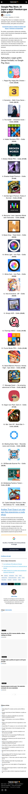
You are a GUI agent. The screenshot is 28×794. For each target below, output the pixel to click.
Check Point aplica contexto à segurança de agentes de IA (14, 771)
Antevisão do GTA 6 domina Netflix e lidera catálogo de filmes (13, 634)
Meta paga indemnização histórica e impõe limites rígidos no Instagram (14, 768)
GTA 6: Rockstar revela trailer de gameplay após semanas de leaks (12, 761)
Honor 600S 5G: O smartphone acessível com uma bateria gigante (13, 747)
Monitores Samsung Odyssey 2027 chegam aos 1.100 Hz (13, 751)
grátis (19, 577)
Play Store (4, 579)
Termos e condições (19, 783)
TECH (19, 579)
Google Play (4, 577)
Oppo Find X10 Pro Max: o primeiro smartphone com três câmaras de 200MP (13, 732)
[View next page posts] (15, 694)
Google (4, 657)
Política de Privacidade (16, 785)
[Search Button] (26, 2)
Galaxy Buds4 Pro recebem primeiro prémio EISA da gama (13, 709)
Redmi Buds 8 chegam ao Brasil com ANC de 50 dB (13, 745)
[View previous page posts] (13, 694)
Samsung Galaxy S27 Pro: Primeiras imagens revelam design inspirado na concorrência (13, 754)
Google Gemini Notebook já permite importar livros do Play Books (13, 739)
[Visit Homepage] (14, 2)
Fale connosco (10, 783)
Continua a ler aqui (6, 556)
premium (15, 579)
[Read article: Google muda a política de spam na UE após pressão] (14, 648)
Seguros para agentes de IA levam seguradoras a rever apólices (14, 723)
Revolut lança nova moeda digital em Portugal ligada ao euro (14, 764)
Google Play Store (12, 577)
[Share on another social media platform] (24, 584)
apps (16, 575)
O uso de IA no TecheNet (15, 787)
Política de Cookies (5, 787)
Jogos (4, 630)
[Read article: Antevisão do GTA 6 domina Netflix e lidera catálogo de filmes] (14, 622)
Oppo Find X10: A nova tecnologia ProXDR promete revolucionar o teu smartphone (13, 735)
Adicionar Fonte (14, 549)
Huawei (4, 683)
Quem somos (3, 783)
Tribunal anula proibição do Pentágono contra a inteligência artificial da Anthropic (12, 742)
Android (6, 575)
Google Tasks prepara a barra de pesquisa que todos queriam (13, 728)
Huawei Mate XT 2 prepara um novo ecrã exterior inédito (14, 726)
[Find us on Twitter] (5, 790)
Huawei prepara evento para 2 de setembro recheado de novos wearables (13, 687)
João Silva (8, 15)
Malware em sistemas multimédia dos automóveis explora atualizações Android (12, 716)
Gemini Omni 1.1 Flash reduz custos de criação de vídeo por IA (14, 758)
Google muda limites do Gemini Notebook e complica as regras (14, 713)
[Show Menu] (1, 2)
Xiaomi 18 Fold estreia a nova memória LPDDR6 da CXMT (13, 719)
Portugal (9, 579)
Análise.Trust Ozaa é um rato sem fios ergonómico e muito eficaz (13, 512)
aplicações (11, 575)
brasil (20, 575)
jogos (23, 577)
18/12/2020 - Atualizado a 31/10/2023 (11, 17)
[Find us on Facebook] (2, 790)
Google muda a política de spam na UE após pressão (13, 660)
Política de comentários (5, 785)
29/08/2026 (4, 637)
